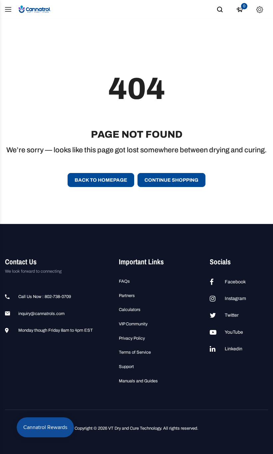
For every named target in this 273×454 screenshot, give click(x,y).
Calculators (129, 309)
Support (126, 366)
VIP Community (133, 324)
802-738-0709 (58, 296)
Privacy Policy (132, 338)
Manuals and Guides (138, 381)
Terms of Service (135, 352)
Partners (127, 295)
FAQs (124, 281)
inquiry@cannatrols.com (41, 313)
